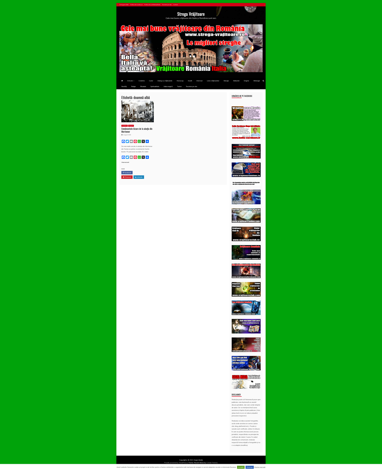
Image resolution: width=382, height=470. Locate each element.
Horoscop (180, 81)
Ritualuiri (143, 86)
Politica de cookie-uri (136, 4)
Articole (130, 81)
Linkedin (139, 177)
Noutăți (124, 86)
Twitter (139, 173)
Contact (175, 4)
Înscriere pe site (167, 4)
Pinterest (127, 177)
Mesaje (226, 81)
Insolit (190, 81)
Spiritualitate (154, 86)
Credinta (142, 81)
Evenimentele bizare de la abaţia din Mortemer (136, 130)
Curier (151, 81)
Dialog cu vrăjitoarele (164, 81)
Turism (179, 86)
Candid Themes (212, 463)
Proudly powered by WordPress (175, 463)
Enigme (246, 81)
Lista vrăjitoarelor (213, 81)
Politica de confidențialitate (152, 4)
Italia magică (168, 86)
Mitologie (256, 81)
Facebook (127, 173)
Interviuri (199, 81)
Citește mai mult (125, 162)
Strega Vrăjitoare (191, 14)
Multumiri (236, 81)
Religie (133, 86)
